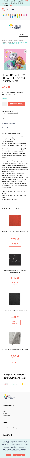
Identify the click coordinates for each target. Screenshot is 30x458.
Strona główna (7, 40)
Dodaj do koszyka (16, 104)
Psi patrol (10, 42)
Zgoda (8, 455)
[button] (25, 51)
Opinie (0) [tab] (5, 128)
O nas (5, 413)
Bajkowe (4, 42)
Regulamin (6, 415)
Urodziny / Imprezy (18, 40)
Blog (4, 411)
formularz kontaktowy (10, 428)
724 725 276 (10, 9)
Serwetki (16, 113)
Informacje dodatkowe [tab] (8, 123)
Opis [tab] (3, 118)
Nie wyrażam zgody (18, 455)
